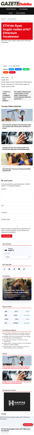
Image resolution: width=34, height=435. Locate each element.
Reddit (5, 72)
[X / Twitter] (9, 269)
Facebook (18, 69)
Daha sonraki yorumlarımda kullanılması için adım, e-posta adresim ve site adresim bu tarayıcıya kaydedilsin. (15, 230)
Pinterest (12, 72)
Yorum (4, 189)
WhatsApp (26, 69)
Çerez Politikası (20, 13)
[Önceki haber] (25, 281)
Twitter (11, 69)
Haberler (3, 19)
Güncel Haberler (11, 9)
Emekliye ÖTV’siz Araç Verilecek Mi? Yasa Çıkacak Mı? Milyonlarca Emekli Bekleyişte (17, 337)
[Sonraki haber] (28, 281)
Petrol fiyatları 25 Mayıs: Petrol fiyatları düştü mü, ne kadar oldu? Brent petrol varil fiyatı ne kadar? (17, 333)
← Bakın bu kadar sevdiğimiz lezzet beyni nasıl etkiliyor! (7, 96)
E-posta (4, 212)
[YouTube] (19, 269)
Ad (2, 205)
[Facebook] (4, 269)
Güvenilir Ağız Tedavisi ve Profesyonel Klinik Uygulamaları (16, 340)
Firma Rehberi (23, 9)
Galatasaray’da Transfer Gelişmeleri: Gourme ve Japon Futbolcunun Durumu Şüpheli (16, 347)
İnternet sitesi (5, 219)
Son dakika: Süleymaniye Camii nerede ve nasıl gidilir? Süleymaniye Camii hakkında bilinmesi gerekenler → (22, 95)
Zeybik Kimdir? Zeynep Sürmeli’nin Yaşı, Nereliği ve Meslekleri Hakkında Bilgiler (17, 343)
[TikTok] (24, 269)
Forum (11, 13)
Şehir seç (7, 253)
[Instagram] (14, 269)
